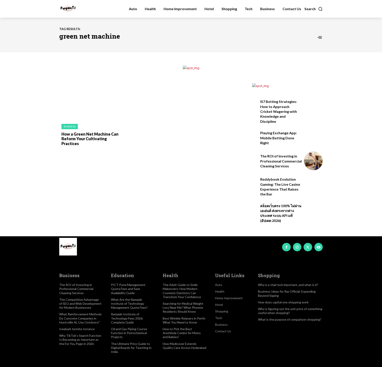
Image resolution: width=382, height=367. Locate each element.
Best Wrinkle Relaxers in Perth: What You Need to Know (184, 320)
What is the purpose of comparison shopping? (289, 319)
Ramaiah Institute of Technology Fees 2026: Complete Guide (127, 318)
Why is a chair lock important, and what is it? (288, 285)
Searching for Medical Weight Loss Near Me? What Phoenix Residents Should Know (183, 307)
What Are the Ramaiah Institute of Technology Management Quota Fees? (129, 303)
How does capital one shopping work (283, 302)
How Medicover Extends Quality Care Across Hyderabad (184, 346)
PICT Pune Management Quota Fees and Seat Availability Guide (128, 289)
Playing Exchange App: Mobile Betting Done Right (278, 138)
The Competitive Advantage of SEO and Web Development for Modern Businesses (80, 303)
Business (70, 126)
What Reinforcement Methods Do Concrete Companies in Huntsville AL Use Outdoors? (80, 318)
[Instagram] (297, 247)
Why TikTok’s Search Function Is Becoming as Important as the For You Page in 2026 (80, 339)
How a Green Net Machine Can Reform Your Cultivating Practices (89, 139)
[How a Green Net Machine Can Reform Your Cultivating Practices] (89, 101)
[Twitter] (308, 247)
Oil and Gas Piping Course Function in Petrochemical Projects (129, 333)
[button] (313, 9)
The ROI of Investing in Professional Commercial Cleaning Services (281, 161)
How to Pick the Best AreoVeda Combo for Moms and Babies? (182, 333)
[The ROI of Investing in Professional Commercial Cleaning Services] (313, 160)
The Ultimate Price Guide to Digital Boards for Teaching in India (131, 348)
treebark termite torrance (77, 329)
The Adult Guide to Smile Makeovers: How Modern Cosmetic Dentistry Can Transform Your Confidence (182, 291)
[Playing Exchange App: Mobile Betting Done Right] (313, 137)
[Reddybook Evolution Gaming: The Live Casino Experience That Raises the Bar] (313, 184)
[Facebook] (286, 247)
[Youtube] (318, 247)
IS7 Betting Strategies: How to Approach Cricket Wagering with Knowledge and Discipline (278, 111)
